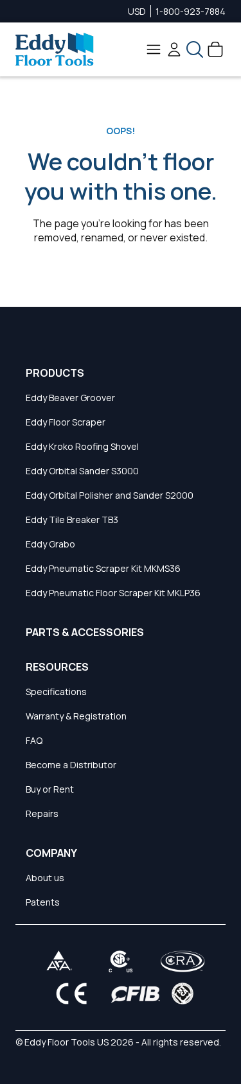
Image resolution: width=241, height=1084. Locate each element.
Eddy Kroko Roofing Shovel (82, 446)
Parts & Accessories (85, 632)
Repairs (42, 813)
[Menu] (153, 49)
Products (55, 373)
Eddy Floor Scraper (65, 422)
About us (45, 878)
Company (51, 853)
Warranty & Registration (76, 716)
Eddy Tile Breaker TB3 (72, 519)
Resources (57, 667)
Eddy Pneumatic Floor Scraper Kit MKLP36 (113, 593)
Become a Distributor (71, 765)
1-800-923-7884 (191, 11)
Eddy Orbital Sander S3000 (82, 471)
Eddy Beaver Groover (70, 397)
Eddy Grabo (50, 544)
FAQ (34, 740)
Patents (43, 902)
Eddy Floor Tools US (66, 1042)
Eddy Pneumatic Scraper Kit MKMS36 (103, 568)
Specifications (56, 691)
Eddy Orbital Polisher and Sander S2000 (109, 495)
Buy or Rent (50, 789)
